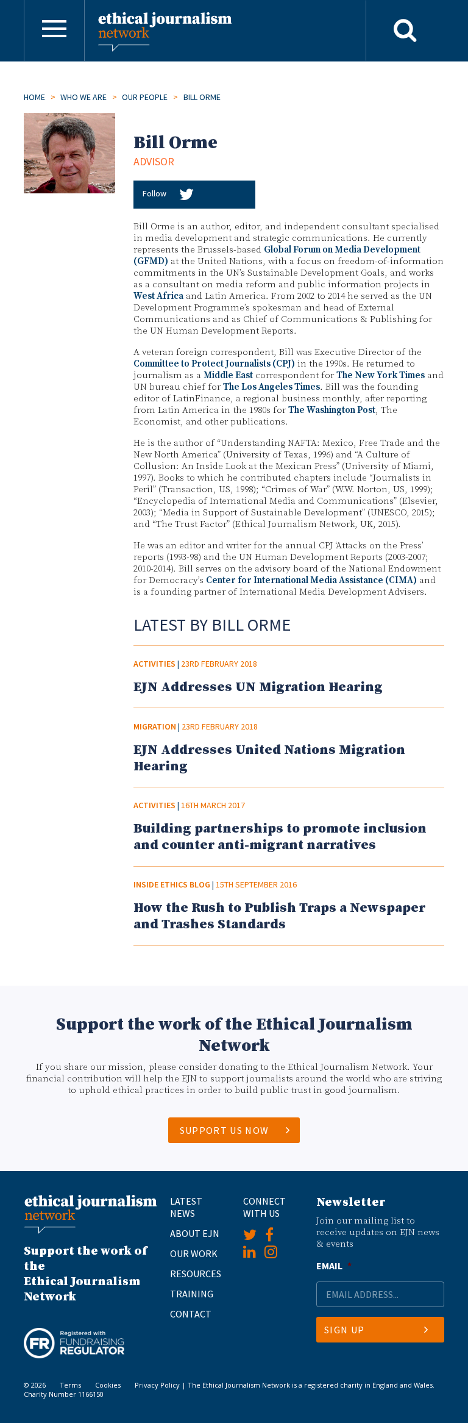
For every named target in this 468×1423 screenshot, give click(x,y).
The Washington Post (331, 410)
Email (334, 1266)
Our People (145, 96)
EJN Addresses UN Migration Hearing (258, 687)
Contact (190, 1314)
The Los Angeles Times (271, 387)
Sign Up (344, 1330)
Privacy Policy (157, 1384)
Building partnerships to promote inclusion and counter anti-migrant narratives (280, 836)
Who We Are (83, 96)
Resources (195, 1273)
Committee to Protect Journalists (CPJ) (214, 364)
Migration (154, 726)
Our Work (194, 1253)
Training (191, 1294)
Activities (154, 663)
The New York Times (380, 375)
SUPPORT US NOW (224, 1130)
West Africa (158, 296)
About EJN (194, 1233)
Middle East (228, 375)
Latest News (186, 1207)
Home (34, 96)
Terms (70, 1384)
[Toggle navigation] (54, 30)
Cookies (108, 1384)
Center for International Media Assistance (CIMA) (311, 580)
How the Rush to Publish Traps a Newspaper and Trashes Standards (279, 916)
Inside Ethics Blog (171, 884)
